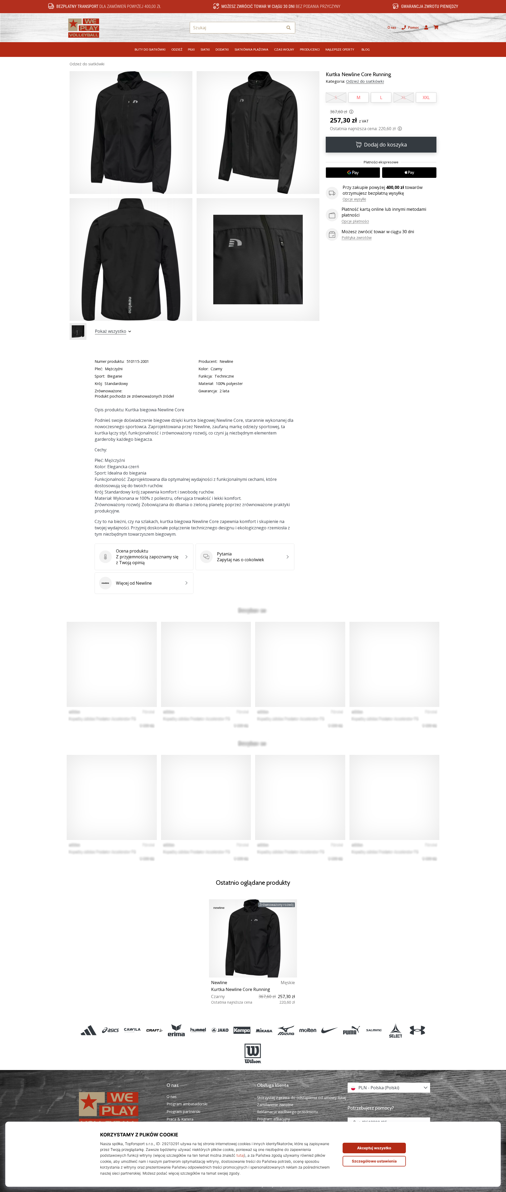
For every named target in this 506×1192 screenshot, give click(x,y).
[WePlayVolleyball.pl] (117, 1109)
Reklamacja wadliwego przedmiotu (287, 1111)
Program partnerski (183, 1111)
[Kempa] (242, 1030)
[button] (279, 27)
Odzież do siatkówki (87, 63)
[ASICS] (110, 1030)
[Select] (395, 1030)
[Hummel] (198, 1030)
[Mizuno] (286, 1030)
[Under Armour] (417, 1030)
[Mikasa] (264, 1030)
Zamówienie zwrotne (275, 1104)
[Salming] (374, 1030)
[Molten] (308, 1030)
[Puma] (352, 1030)
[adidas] (89, 1030)
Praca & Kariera (180, 1119)
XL (403, 97)
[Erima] (176, 1030)
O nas (391, 28)
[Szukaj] (288, 27)
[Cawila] (132, 1030)
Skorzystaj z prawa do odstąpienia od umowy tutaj (301, 1097)
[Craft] (154, 1030)
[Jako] (220, 1030)
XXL (426, 97)
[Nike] (330, 1030)
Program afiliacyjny (273, 1118)
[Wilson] (253, 1053)
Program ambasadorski (187, 1104)
